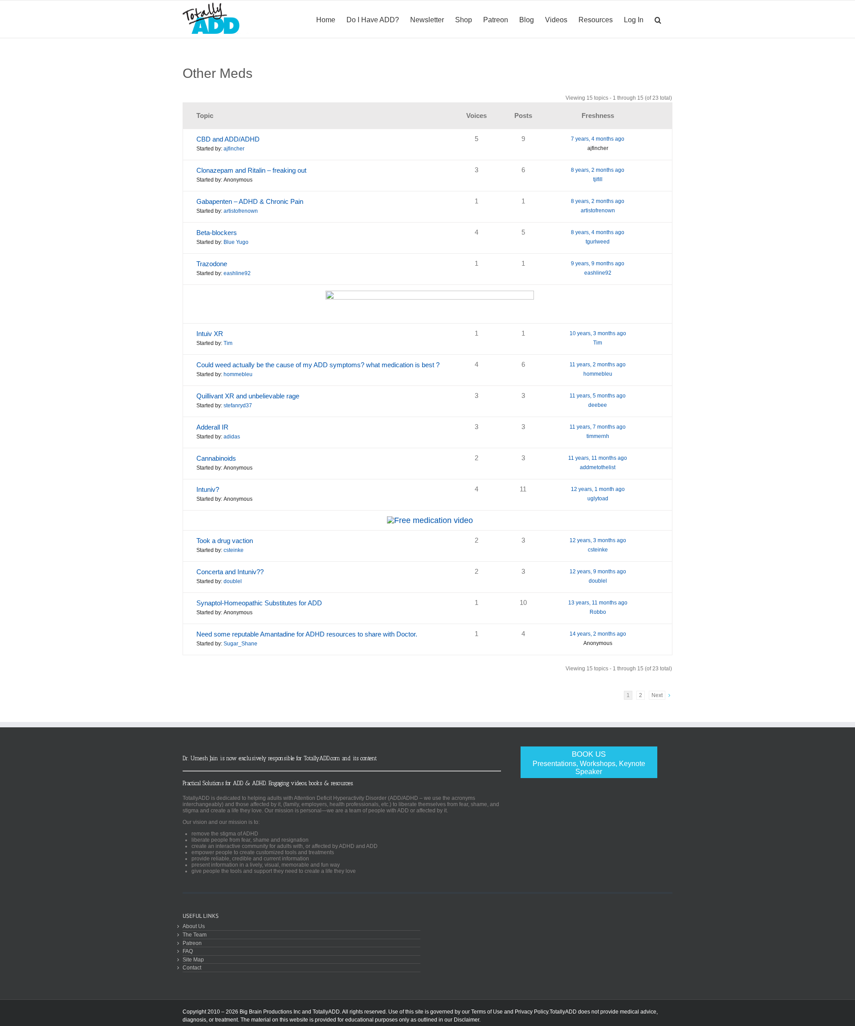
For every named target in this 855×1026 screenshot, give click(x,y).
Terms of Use (487, 1012)
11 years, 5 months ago (598, 396)
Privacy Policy (531, 1012)
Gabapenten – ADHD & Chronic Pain (249, 201)
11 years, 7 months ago (598, 427)
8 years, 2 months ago (597, 170)
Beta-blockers (216, 232)
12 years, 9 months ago (598, 571)
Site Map (193, 959)
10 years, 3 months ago (598, 333)
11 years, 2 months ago (598, 364)
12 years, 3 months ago (598, 540)
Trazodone (211, 264)
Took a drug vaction (224, 540)
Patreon (192, 943)
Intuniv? (207, 489)
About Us (194, 926)
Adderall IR (212, 427)
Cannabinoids (216, 458)
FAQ (188, 951)
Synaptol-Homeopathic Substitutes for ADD (259, 603)
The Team (195, 934)
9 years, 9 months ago (597, 263)
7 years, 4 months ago (597, 139)
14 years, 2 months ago (598, 634)
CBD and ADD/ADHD (228, 139)
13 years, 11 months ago (597, 603)
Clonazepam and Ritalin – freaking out (251, 170)
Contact (192, 967)
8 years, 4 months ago (597, 232)
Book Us (589, 762)
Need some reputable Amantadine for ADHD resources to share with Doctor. (306, 634)
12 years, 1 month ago (598, 489)
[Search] (658, 19)
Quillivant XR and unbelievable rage (247, 396)
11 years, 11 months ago (597, 458)
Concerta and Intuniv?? (230, 572)
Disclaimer (466, 1020)
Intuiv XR (209, 333)
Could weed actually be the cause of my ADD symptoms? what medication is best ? (318, 365)
